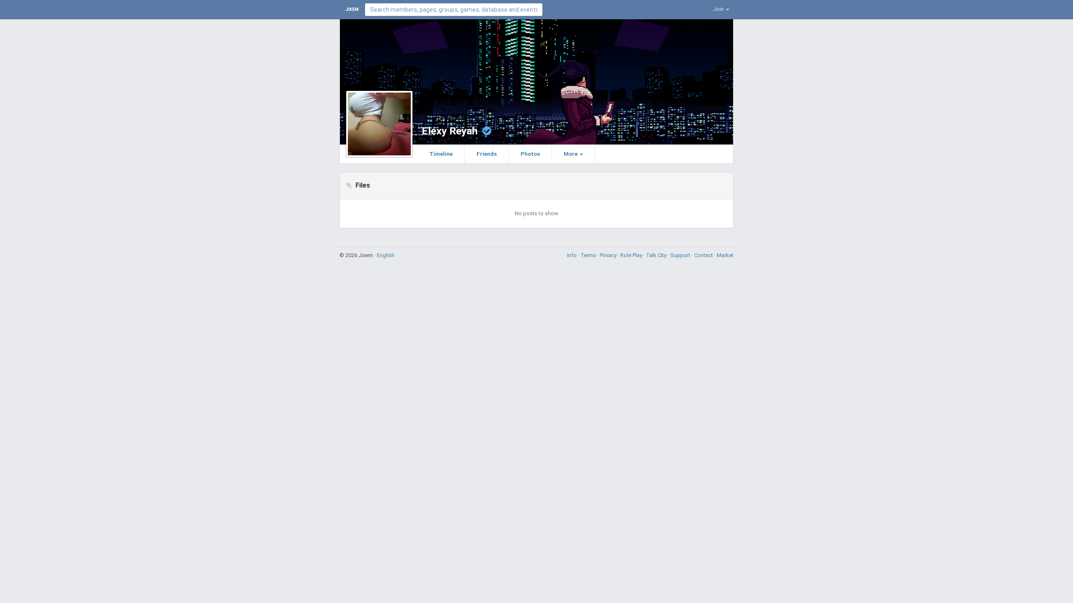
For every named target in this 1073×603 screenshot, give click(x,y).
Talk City (657, 255)
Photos (530, 154)
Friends (487, 154)
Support (681, 255)
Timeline (441, 154)
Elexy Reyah (450, 131)
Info (572, 255)
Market (725, 255)
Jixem (352, 9)
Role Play (631, 255)
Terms (589, 255)
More (571, 154)
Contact (704, 255)
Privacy (609, 255)
